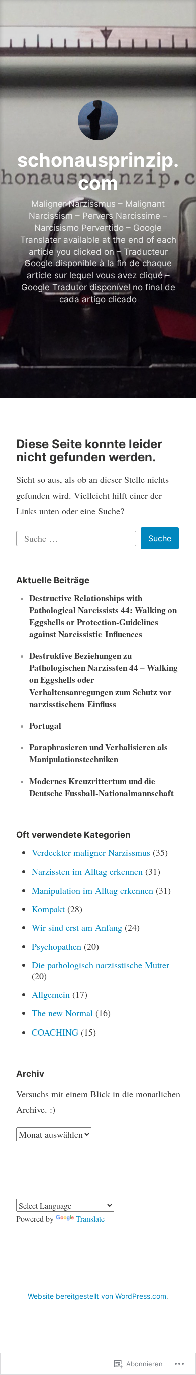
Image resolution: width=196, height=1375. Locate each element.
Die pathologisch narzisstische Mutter (100, 965)
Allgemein (51, 994)
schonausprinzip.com (98, 171)
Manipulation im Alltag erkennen (92, 890)
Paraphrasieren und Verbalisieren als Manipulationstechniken (98, 753)
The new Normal (62, 1013)
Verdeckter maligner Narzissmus (91, 852)
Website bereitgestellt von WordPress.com (97, 1296)
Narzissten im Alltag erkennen (87, 871)
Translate (90, 1218)
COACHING (55, 1032)
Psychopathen (56, 946)
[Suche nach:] (77, 537)
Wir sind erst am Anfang (77, 927)
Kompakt (48, 909)
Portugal (45, 725)
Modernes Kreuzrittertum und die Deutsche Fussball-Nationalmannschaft (101, 787)
